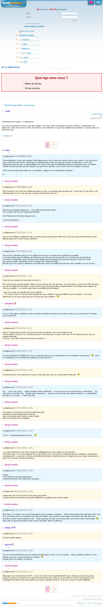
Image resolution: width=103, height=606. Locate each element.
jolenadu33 (9, 304)
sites (23, 62)
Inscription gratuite (35, 26)
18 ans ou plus (32, 88)
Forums (24, 40)
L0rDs (7, 111)
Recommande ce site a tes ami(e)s (82, 596)
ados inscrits (58, 9)
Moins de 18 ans (32, 84)
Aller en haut (98, 596)
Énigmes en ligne (96, 599)
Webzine (24, 49)
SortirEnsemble (97, 603)
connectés (42, 9)
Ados (23, 44)
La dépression (96, 114)
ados (25, 53)
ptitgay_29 (9, 528)
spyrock (8, 545)
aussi (23, 57)
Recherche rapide (26, 35)
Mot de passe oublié (33, 23)
